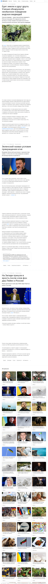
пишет (5, 45)
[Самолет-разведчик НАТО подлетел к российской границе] (24, 529)
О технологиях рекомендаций (33, 583)
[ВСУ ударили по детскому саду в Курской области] (24, 424)
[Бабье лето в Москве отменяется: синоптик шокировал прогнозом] (9, 559)
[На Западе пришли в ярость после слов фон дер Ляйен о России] (9, 393)
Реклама (8, 583)
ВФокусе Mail (12, 144)
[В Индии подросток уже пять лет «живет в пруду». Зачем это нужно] (24, 469)
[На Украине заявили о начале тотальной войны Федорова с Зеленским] (39, 469)
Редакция (16, 583)
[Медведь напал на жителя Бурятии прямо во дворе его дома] (9, 544)
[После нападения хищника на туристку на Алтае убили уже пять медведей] (39, 424)
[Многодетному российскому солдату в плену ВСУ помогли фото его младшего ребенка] (39, 378)
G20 (8, 224)
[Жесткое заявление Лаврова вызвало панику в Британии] (9, 378)
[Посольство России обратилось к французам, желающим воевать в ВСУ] (9, 499)
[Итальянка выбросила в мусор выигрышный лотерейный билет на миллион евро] (39, 529)
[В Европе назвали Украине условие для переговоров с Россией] (24, 559)
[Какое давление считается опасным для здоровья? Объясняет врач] (24, 499)
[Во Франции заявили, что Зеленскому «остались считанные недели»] (24, 393)
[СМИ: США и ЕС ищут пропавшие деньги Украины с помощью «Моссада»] (9, 454)
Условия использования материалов (23, 583)
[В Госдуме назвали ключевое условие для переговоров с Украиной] (24, 514)
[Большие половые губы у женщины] (24, 454)
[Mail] (1, 1)
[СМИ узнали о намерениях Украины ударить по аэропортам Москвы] (39, 393)
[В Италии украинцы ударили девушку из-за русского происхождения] (39, 439)
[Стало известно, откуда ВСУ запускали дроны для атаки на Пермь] (9, 469)
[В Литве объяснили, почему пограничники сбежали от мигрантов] (9, 409)
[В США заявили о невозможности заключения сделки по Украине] (24, 409)
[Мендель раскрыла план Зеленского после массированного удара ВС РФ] (9, 424)
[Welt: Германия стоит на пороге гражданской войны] (9, 514)
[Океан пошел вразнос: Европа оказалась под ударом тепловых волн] (39, 454)
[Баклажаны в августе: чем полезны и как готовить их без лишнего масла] (39, 544)
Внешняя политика (18, 144)
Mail (1, 583)
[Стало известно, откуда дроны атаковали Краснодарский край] (9, 439)
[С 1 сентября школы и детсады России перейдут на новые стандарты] (39, 499)
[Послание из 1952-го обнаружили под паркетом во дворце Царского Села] (9, 529)
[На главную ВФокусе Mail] (4, 1)
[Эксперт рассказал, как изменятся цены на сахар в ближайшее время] (24, 484)
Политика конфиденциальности (42, 583)
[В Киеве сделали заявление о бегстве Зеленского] (24, 378)
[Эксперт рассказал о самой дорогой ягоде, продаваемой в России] (24, 574)
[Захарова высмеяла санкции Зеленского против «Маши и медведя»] (9, 484)
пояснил (13, 194)
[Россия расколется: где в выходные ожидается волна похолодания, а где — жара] (39, 409)
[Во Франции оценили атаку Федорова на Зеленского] (24, 439)
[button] (16, 33)
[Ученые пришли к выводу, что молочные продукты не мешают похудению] (39, 559)
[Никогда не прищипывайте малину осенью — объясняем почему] (39, 514)
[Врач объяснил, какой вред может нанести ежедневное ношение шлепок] (9, 574)
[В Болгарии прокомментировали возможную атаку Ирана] (24, 544)
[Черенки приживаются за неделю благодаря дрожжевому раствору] (39, 574)
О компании (4, 583)
